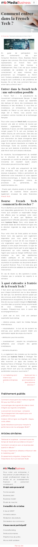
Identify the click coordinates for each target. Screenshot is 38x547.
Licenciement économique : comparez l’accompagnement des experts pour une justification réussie (16, 413)
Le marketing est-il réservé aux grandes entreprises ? (10, 378)
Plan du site (19, 546)
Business (6, 36)
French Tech (5, 196)
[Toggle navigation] (33, 2)
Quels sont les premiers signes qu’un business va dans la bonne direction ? (28, 380)
